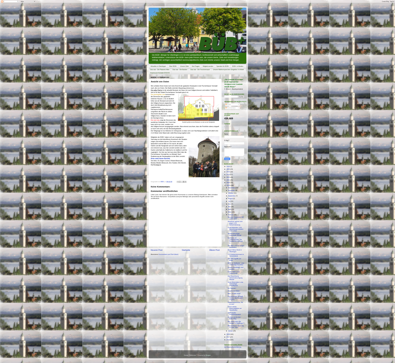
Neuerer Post (156, 250)
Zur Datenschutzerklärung (232, 347)
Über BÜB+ (173, 66)
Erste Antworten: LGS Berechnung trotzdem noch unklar (235, 229)
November (231, 190)
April (229, 209)
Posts (229, 104)
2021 (228, 180)
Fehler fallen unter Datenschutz (234, 272)
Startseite (186, 250)
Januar (230, 331)
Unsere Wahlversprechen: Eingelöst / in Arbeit (228, 69)
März (230, 212)
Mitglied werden (208, 66)
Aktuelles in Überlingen (158, 66)
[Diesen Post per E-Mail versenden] (178, 182)
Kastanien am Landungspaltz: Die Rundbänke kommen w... (235, 240)
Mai (229, 206)
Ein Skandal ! (232, 288)
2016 (228, 339)
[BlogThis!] (180, 182)
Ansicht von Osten (234, 291)
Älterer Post (214, 250)
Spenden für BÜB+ (222, 66)
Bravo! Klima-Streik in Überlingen (235, 250)
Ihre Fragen (196, 66)
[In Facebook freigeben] (184, 182)
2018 (228, 334)
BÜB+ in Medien (237, 66)
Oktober (231, 193)
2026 (228, 166)
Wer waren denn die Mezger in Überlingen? (236, 322)
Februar (231, 215)
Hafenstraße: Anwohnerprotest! (234, 313)
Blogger (208, 355)
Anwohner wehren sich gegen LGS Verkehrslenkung (235, 223)
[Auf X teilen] (182, 182)
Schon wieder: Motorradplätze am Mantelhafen (235, 308)
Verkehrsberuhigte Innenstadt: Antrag (234, 234)
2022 (228, 177)
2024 (228, 172)
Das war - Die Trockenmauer (200, 69)
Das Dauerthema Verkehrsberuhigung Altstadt (235, 277)
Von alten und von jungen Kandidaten (236, 246)
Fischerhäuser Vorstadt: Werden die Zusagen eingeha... (235, 298)
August (230, 198)
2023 (228, 174)
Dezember (231, 188)
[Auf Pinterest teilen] (186, 182)
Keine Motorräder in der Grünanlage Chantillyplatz (235, 283)
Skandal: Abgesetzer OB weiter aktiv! (236, 218)
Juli (229, 201)
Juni (229, 204)
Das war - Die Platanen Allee (159, 69)
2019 (228, 185)
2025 (228, 169)
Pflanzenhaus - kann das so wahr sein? (236, 326)
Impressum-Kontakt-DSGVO (160, 73)
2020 (228, 182)
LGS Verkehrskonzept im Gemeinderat (236, 255)
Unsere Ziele (184, 66)
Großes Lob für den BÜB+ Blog (234, 318)
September (232, 196)
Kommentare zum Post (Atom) (168, 254)
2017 (228, 337)
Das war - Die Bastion (180, 69)
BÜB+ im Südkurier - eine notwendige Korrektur (236, 263)
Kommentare (231, 108)
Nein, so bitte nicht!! (234, 293)
